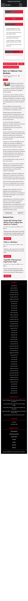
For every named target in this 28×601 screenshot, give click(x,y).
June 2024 (13, 332)
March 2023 (13, 366)
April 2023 (13, 363)
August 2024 (13, 328)
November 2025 (13, 294)
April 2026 (13, 285)
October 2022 (13, 377)
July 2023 (13, 357)
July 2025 (13, 303)
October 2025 (13, 296)
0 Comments (21, 226)
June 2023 (13, 359)
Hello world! (20, 54)
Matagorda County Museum (14, 1)
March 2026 (13, 288)
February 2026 (13, 290)
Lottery (13, 422)
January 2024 (13, 343)
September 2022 (13, 379)
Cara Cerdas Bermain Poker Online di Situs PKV (14, 414)
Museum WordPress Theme (9, 451)
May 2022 (13, 388)
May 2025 (13, 308)
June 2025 (13, 305)
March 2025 (13, 312)
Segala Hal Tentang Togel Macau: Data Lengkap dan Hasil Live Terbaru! (13, 222)
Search (8, 11)
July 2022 (13, 384)
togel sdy (14, 447)
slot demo (14, 444)
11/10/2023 (7, 244)
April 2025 (13, 310)
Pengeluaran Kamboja (14, 433)
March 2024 (13, 339)
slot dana (14, 439)
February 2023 (13, 368)
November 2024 (13, 321)
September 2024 (13, 325)
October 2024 (13, 323)
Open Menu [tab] (8, 5)
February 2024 (13, 341)
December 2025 (13, 292)
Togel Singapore (14, 431)
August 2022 (13, 381)
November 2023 (13, 348)
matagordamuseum (14, 75)
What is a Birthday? (11, 242)
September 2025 (13, 299)
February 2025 (13, 314)
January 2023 (13, 370)
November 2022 (13, 375)
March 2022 (13, 393)
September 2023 (13, 352)
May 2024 (13, 334)
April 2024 (13, 337)
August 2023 (13, 355)
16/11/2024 (7, 226)
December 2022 (13, 372)
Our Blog (21, 63)
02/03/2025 (7, 264)
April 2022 (13, 390)
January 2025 (13, 317)
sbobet (14, 442)
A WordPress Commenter (10, 54)
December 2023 (13, 346)
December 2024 (13, 319)
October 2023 (13, 350)
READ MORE (8, 239)
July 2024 (13, 330)
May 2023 (13, 361)
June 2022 (13, 386)
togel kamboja (14, 436)
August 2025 (13, 301)
